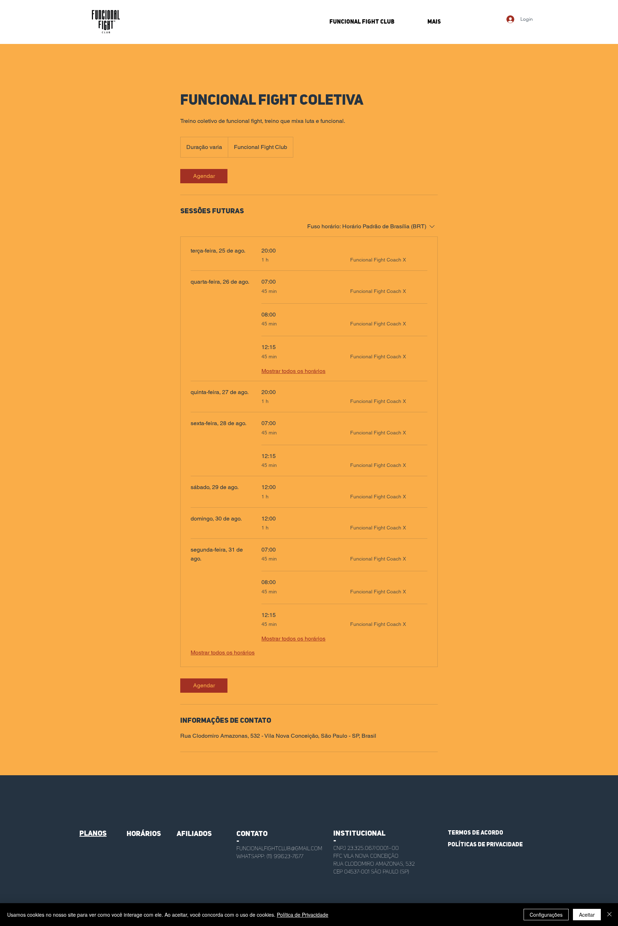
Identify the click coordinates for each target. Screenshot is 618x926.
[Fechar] (609, 914)
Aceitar (587, 914)
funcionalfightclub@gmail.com (279, 849)
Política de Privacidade (302, 914)
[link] (203, 176)
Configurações (546, 914)
